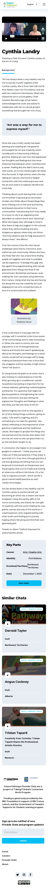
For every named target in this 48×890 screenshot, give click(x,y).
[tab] (8, 70)
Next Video (24, 583)
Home (5, 851)
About (5, 864)
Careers (6, 856)
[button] (43, 4)
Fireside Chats (9, 860)
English (30, 4)
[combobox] (32, 4)
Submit (23, 841)
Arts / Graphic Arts (32, 552)
